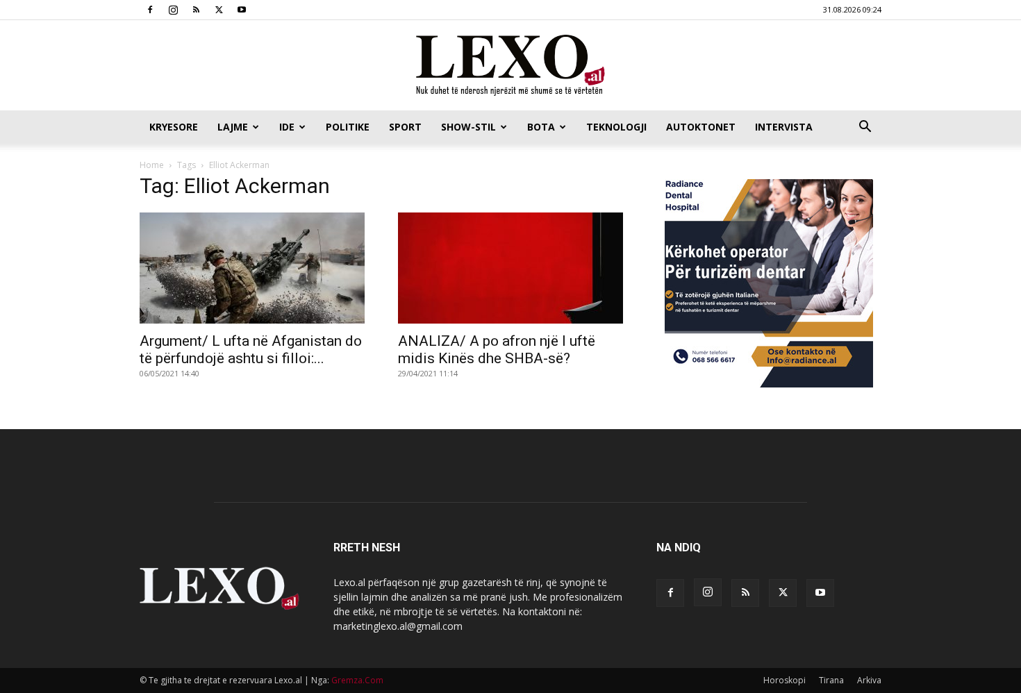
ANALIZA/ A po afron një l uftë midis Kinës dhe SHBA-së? (496, 350)
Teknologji (616, 126)
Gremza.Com (357, 680)
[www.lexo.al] (510, 66)
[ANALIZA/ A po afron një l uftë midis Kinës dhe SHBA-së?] (510, 268)
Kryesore (173, 126)
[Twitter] (218, 9)
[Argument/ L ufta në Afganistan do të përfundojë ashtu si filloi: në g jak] (252, 268)
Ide (286, 126)
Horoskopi (784, 680)
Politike (348, 126)
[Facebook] (150, 9)
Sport (405, 126)
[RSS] (195, 9)
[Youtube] (241, 9)
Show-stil (468, 126)
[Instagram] (173, 9)
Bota (541, 126)
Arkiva (869, 680)
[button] (864, 128)
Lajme (232, 126)
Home (152, 165)
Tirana (831, 680)
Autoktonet (701, 126)
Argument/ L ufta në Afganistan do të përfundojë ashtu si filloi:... (251, 350)
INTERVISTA (784, 126)
